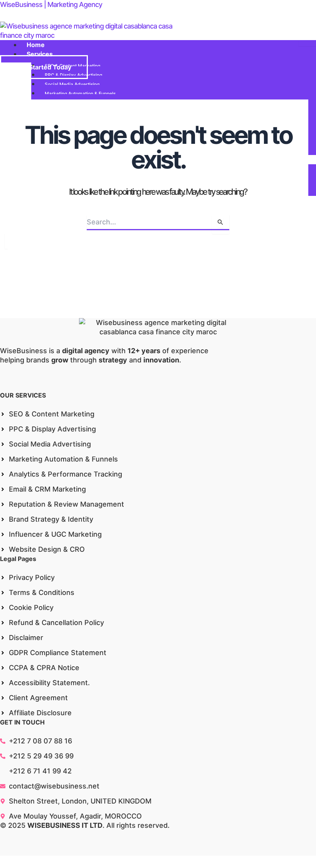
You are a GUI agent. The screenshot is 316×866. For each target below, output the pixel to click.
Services (40, 54)
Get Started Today (44, 67)
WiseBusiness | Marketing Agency (51, 4)
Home (36, 45)
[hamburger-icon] (307, 43)
